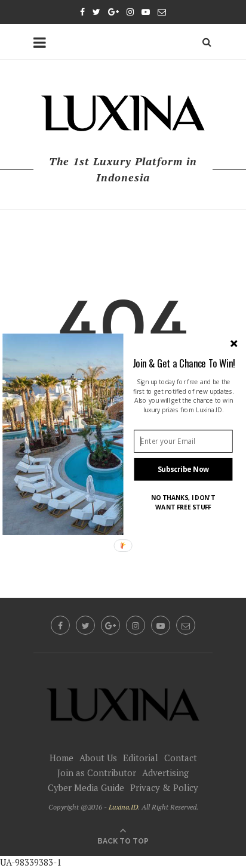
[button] (184, 362)
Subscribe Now (184, 469)
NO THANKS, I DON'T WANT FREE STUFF (183, 502)
